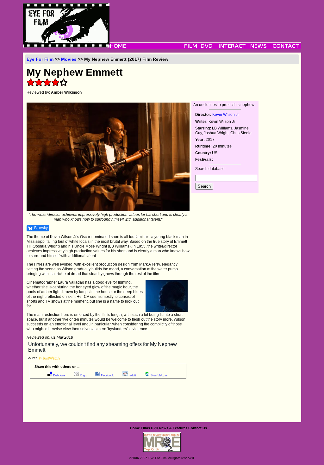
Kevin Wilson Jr (225, 114)
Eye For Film (40, 59)
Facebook (107, 375)
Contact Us (197, 428)
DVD (154, 428)
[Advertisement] (205, 17)
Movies (69, 59)
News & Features (173, 428)
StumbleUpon (159, 375)
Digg (83, 375)
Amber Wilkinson (66, 92)
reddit (132, 375)
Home (135, 428)
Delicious (59, 375)
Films (145, 428)
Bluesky (41, 228)
